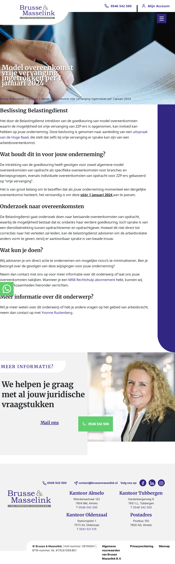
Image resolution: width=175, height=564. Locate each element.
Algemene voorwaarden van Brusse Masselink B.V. (112, 552)
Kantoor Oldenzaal (86, 515)
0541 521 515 (88, 529)
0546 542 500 (121, 6)
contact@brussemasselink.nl (98, 483)
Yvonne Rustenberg (57, 312)
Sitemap (164, 546)
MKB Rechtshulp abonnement (91, 279)
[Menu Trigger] (161, 18)
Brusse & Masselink (12, 99)
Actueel (33, 99)
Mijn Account (159, 6)
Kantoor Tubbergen (141, 493)
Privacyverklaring (141, 546)
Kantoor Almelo (86, 493)
